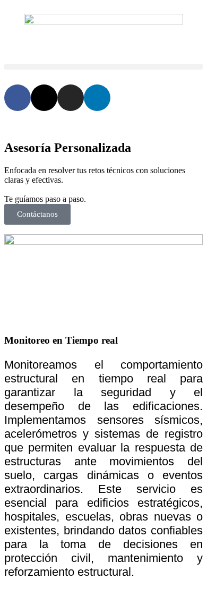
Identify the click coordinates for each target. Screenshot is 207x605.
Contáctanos (37, 214)
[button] (103, 67)
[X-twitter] (44, 97)
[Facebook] (17, 97)
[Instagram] (70, 97)
